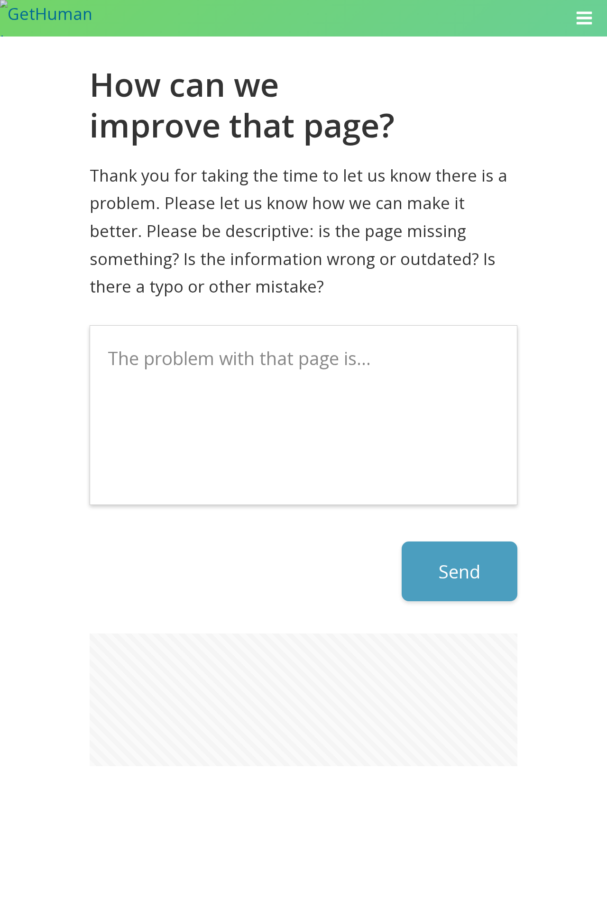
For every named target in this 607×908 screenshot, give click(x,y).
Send (459, 571)
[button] (584, 18)
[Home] (58, 18)
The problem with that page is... (239, 358)
